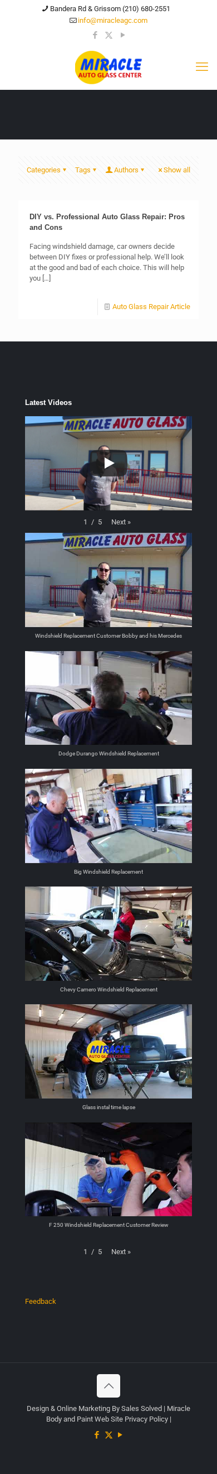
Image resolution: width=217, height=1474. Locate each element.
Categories (44, 170)
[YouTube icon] (123, 35)
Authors (126, 170)
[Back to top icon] (108, 1386)
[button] (121, 522)
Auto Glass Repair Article (151, 306)
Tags (83, 170)
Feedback (40, 1301)
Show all (177, 170)
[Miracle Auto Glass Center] (108, 67)
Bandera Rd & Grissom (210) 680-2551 (110, 8)
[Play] (108, 463)
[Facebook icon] (95, 35)
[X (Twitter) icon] (109, 35)
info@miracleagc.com (112, 20)
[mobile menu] (202, 66)
